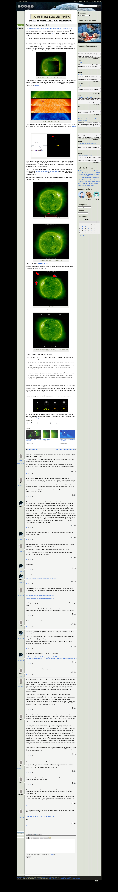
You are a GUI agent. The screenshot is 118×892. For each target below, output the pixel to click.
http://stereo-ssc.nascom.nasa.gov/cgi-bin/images (47, 171)
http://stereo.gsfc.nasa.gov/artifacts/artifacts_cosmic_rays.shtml (41, 578)
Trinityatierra (83, 185)
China (79, 172)
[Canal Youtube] (25, 7)
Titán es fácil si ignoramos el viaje (85, 132)
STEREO (53, 33)
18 (19, 30)
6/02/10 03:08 (21, 638)
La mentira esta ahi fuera (22, 877)
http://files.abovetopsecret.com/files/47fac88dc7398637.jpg (40, 598)
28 (88, 232)
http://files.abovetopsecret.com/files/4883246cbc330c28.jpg (40, 595)
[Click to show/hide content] (51, 835)
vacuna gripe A (92, 185)
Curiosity (98, 172)
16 (94, 228)
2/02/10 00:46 (21, 582)
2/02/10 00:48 (21, 595)
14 (88, 228)
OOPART (86, 179)
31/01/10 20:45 (20, 463)
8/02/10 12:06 (21, 676)
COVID (89, 172)
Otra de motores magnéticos (65, 449)
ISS (93, 175)
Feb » (83, 235)
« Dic (80, 235)
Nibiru (83, 179)
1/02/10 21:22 (21, 551)
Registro (20, 1)
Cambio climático (86, 170)
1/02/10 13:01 (21, 539)
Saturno (79, 183)
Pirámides (89, 181)
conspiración (84, 172)
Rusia (99, 181)
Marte (85, 177)
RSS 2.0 (52, 854)
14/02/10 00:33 (20, 686)
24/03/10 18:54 (20, 797)
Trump (86, 185)
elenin (79, 174)
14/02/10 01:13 (20, 722)
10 (97, 226)
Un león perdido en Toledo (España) (85, 85)
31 (97, 232)
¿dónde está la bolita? (43, 263)
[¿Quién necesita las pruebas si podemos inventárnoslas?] (33, 434)
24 (97, 230)
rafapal (96, 181)
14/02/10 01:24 (20, 768)
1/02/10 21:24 (21, 571)
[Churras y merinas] (50, 434)
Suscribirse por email (95, 1)
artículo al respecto (36, 418)
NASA (79, 179)
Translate (89, 17)
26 (82, 232)
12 (82, 228)
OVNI (91, 179)
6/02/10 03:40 (21, 660)
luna (82, 177)
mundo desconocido (93, 177)
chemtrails (95, 170)
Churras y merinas (46, 439)
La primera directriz (34, 449)
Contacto (86, 1)
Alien (81, 170)
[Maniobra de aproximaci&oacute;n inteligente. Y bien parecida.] (67, 434)
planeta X (93, 181)
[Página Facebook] (19, 7)
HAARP (87, 175)
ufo (89, 185)
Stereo (94, 183)
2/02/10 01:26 (21, 628)
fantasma (90, 174)
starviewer (89, 183)
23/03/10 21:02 (20, 785)
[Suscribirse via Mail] (28, 7)
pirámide (86, 181)
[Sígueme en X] (22, 7)
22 (91, 230)
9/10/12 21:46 (21, 817)
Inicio (75, 1)
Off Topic (81, 1)
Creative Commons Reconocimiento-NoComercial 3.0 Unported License (64, 878)
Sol (81, 183)
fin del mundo (95, 174)
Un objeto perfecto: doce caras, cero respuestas (87, 108)
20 (85, 230)
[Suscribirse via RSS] (32, 7)
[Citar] (75, 472)
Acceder (25, 1)
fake (86, 174)
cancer (91, 170)
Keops (79, 177)
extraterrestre (82, 174)
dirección (36, 85)
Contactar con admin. (46, 877)
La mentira (37, 878)
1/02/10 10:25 (21, 509)
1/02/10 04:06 (21, 485)
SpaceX (84, 183)
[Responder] (72, 472)
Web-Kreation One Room (66, 877)
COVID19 (93, 172)
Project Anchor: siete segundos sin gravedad (87, 143)
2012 (79, 170)
